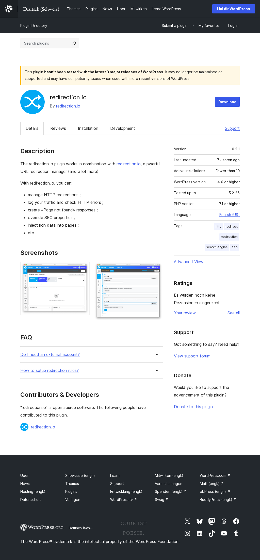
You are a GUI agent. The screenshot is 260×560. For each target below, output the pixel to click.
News (25, 483)
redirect (231, 226)
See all (234, 312)
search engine (217, 247)
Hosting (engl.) (32, 491)
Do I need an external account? (50, 354)
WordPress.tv (123, 499)
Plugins (71, 491)
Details (32, 128)
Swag (162, 499)
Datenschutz (31, 499)
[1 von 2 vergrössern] (82, 268)
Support (232, 128)
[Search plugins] (74, 43)
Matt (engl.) (212, 483)
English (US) (229, 214)
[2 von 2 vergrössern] (156, 268)
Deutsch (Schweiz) (83, 528)
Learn (115, 475)
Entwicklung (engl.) (126, 491)
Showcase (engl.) (80, 475)
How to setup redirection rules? (49, 370)
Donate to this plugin (193, 406)
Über (24, 475)
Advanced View (188, 261)
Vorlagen (72, 499)
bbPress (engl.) (215, 491)
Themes (72, 483)
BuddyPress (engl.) (218, 499)
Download (227, 102)
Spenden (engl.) (171, 491)
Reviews (58, 128)
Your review (185, 312)
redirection (229, 237)
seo (235, 247)
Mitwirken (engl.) (169, 475)
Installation (88, 128)
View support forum (192, 355)
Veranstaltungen (168, 483)
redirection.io (68, 106)
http (218, 226)
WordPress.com (215, 475)
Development (122, 128)
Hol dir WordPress (233, 9)
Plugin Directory (33, 25)
